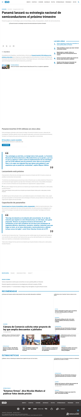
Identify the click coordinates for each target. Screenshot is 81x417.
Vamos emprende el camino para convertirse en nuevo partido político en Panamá (22, 282)
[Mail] (13, 46)
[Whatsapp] (10, 46)
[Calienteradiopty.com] (51, 409)
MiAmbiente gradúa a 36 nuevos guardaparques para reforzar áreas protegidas (69, 349)
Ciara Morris (7, 51)
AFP (55, 377)
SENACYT (30, 273)
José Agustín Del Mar (7, 331)
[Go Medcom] (40, 409)
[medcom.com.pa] (63, 409)
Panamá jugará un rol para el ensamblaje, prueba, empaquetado (18, 206)
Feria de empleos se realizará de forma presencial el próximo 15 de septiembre (50, 349)
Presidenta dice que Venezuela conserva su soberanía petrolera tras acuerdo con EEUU (65, 328)
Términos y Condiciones (7, 412)
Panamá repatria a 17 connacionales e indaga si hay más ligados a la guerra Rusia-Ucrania (24, 286)
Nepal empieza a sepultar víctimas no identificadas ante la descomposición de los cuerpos (67, 53)
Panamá (12, 273)
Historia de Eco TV (17, 412)
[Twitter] (6, 46)
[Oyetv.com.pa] (29, 409)
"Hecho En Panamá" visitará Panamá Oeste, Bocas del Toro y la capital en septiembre (29, 66)
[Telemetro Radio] (57, 409)
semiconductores (21, 273)
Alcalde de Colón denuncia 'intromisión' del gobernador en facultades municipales (66, 63)
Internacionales (61, 402)
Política (53, 402)
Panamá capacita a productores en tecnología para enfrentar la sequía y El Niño (22, 284)
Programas (70, 402)
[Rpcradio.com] (46, 409)
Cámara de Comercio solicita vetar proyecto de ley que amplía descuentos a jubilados (67, 58)
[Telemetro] (18, 409)
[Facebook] (3, 46)
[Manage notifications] (78, 410)
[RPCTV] (24, 409)
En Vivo (77, 402)
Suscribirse (6, 145)
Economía (38, 402)
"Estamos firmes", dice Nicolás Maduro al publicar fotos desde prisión (10, 349)
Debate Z (24, 402)
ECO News (10, 9)
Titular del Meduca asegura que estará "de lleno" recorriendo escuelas (30, 349)
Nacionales (45, 402)
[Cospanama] (35, 409)
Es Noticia (31, 402)
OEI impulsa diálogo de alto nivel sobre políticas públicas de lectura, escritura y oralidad (65, 320)
